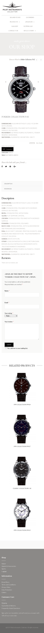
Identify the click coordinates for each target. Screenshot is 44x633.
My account (29, 31)
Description (8, 183)
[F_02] (22, 89)
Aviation (28, 22)
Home (11, 59)
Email (7, 302)
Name (7, 291)
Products (14, 22)
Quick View (22, 378)
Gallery (14, 26)
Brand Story (15, 17)
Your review (9, 321)
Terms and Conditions (9, 585)
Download (28, 26)
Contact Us (13, 31)
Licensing (30, 17)
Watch (17, 59)
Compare (9, 149)
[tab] (22, 183)
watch (16, 155)
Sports (4, 569)
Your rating (9, 313)
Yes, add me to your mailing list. (17, 348)
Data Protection (7, 590)
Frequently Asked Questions (11, 608)
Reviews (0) (8, 189)
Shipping (4, 603)
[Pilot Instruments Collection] (12, 7)
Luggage (4, 571)
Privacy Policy (6, 587)
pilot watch (9, 155)
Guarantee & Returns (9, 606)
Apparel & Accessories (9, 566)
